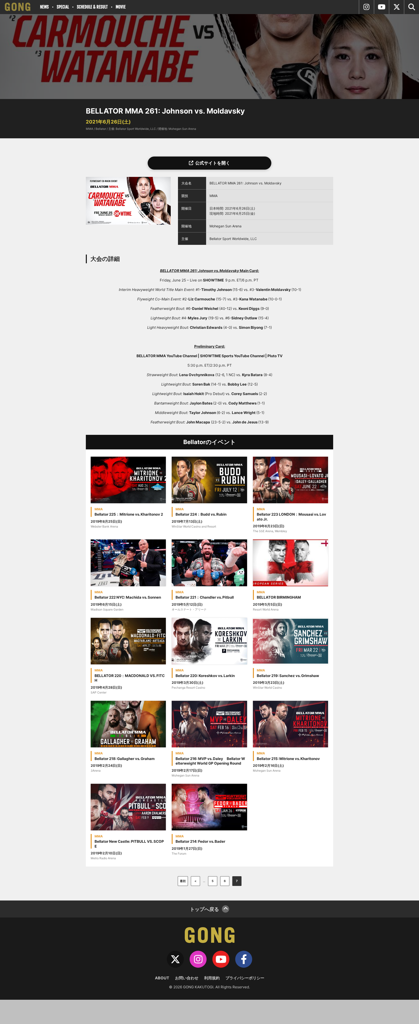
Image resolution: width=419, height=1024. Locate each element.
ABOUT (162, 977)
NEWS (44, 6)
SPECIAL (63, 6)
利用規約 (212, 977)
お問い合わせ (186, 977)
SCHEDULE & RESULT (92, 6)
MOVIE (121, 6)
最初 (183, 881)
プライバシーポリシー (245, 977)
